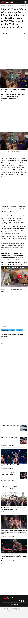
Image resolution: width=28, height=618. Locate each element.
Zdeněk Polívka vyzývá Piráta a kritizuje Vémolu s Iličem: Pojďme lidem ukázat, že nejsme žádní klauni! (14, 532)
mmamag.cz (3, 5)
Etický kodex (16, 604)
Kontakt (12, 600)
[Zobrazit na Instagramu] (24, 601)
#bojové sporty (5, 330)
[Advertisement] (14, 52)
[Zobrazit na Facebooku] (19, 601)
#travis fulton (19, 330)
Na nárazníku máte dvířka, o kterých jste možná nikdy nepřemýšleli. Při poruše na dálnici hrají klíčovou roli (10, 426)
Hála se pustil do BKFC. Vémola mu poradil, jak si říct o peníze (13, 465)
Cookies (11, 604)
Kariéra (7, 600)
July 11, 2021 (5, 223)
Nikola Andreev (6, 33)
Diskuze (11, 338)
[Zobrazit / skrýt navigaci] (25, 2)
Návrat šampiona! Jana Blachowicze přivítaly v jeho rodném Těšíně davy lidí (13, 508)
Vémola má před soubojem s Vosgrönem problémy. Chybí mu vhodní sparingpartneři (14, 485)
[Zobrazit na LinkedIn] (21, 601)
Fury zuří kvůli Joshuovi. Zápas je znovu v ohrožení (9, 438)
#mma (12, 330)
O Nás (17, 600)
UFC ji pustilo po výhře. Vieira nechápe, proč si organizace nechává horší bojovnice (8, 473)
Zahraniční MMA (11, 5)
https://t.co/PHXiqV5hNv (14, 220)
